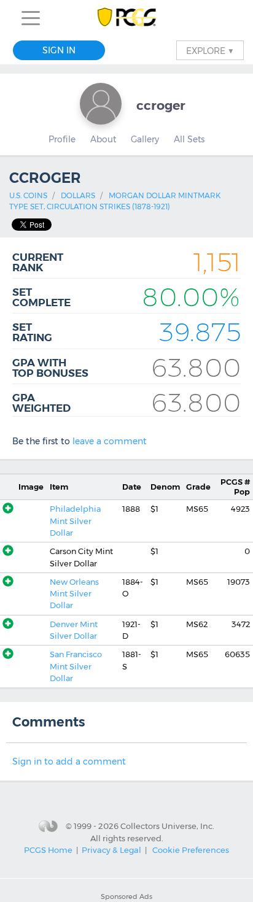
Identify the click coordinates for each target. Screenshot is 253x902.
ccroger (160, 105)
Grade (198, 486)
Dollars (78, 195)
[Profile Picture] (101, 104)
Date (131, 486)
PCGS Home (48, 850)
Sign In (59, 50)
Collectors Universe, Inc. (167, 825)
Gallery (145, 139)
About (103, 139)
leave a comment (109, 441)
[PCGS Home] (127, 18)
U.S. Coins (28, 195)
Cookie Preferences (190, 850)
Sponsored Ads (126, 896)
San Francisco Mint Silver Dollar (76, 666)
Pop (235, 486)
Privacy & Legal (111, 850)
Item (59, 486)
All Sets (189, 139)
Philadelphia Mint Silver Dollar (75, 521)
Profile (62, 139)
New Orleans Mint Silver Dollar (74, 594)
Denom (165, 486)
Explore (210, 50)
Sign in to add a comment (69, 761)
